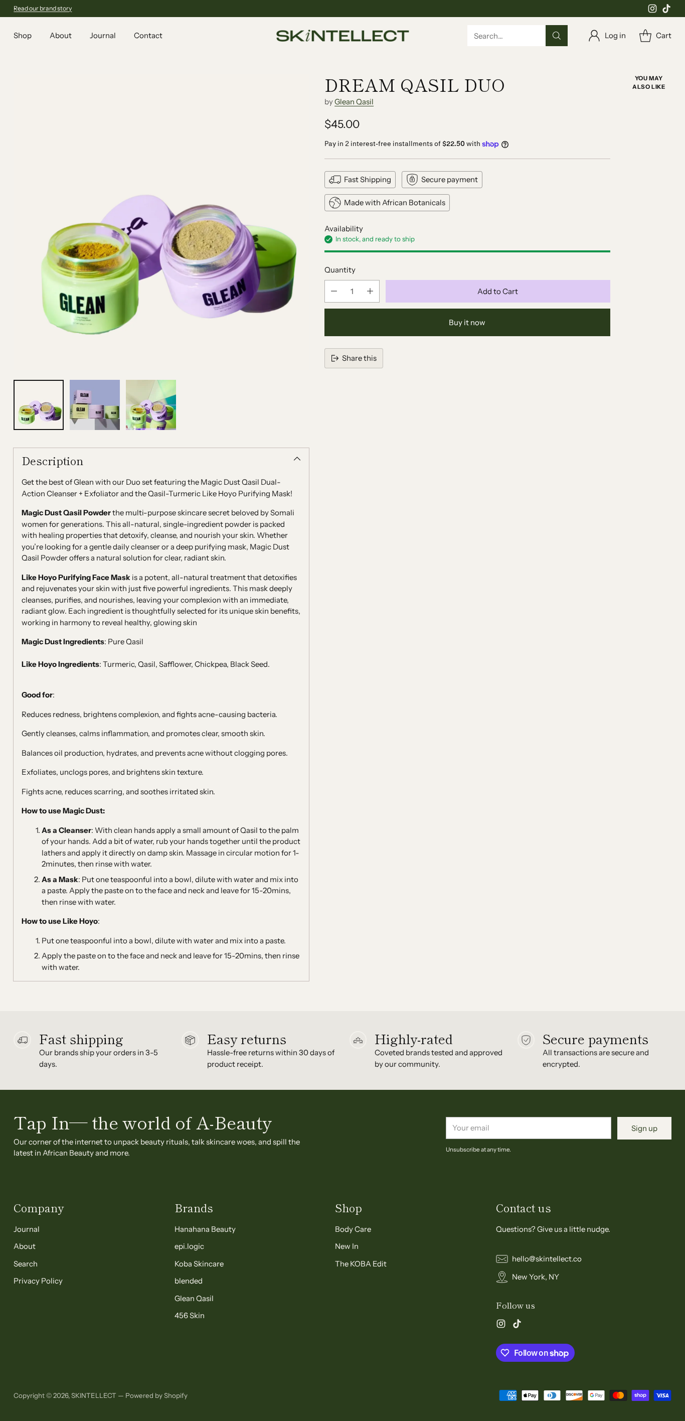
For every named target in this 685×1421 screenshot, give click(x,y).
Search (26, 1263)
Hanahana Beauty (205, 1229)
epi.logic (189, 1246)
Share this (359, 358)
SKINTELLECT (93, 1395)
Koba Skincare (199, 1263)
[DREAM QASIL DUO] (161, 222)
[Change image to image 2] (95, 405)
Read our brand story (43, 8)
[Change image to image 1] (39, 405)
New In (347, 1246)
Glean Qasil (354, 101)
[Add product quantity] (370, 291)
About (25, 1246)
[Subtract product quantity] (334, 291)
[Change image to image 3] (151, 405)
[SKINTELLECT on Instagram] (652, 10)
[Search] (557, 35)
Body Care (353, 1229)
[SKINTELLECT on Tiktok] (666, 10)
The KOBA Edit (361, 1263)
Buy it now (467, 322)
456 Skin (190, 1315)
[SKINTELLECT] (342, 36)
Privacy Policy (38, 1281)
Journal (27, 1229)
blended (189, 1281)
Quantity (340, 269)
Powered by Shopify (156, 1395)
